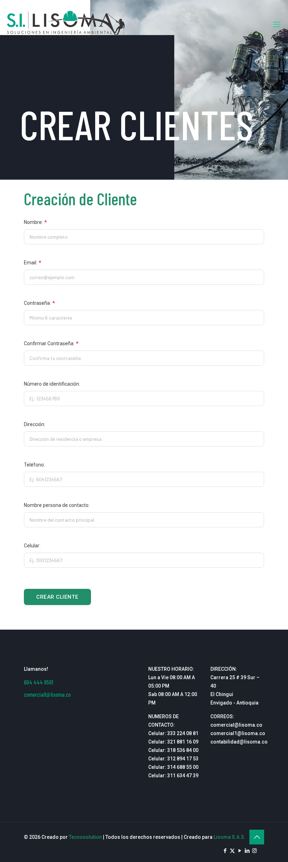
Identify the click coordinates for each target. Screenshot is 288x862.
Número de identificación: (52, 384)
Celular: (32, 545)
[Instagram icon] (254, 851)
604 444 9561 (38, 682)
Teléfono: (34, 465)
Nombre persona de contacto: (57, 505)
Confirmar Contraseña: (51, 343)
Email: (32, 262)
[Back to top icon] (256, 837)
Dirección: (34, 424)
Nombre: (35, 222)
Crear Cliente (57, 597)
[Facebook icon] (225, 851)
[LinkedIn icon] (247, 851)
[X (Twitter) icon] (232, 851)
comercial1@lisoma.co (47, 694)
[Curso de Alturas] (66, 24)
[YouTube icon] (239, 851)
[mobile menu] (277, 25)
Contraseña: (39, 303)
